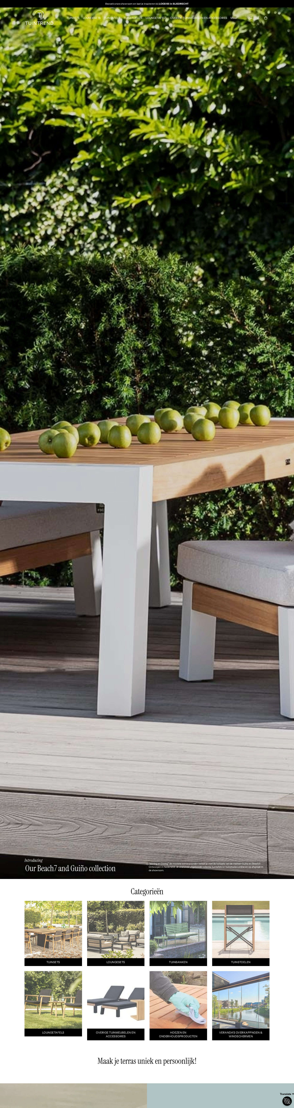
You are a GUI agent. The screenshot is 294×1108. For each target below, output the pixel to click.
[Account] (258, 18)
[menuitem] (234, 17)
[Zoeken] (251, 18)
